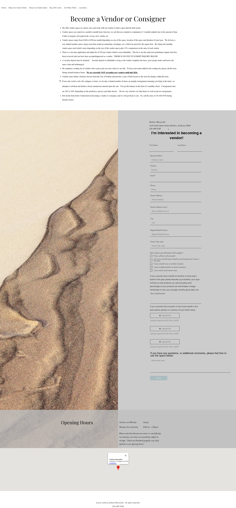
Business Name (156, 156)
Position (153, 166)
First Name (153, 145)
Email (152, 175)
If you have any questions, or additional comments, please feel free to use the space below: (188, 354)
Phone (152, 185)
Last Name (182, 145)
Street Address (156, 195)
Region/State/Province (159, 230)
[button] (165, 315)
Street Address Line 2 (158, 207)
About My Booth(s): (157, 293)
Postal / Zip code (156, 242)
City (151, 218)
